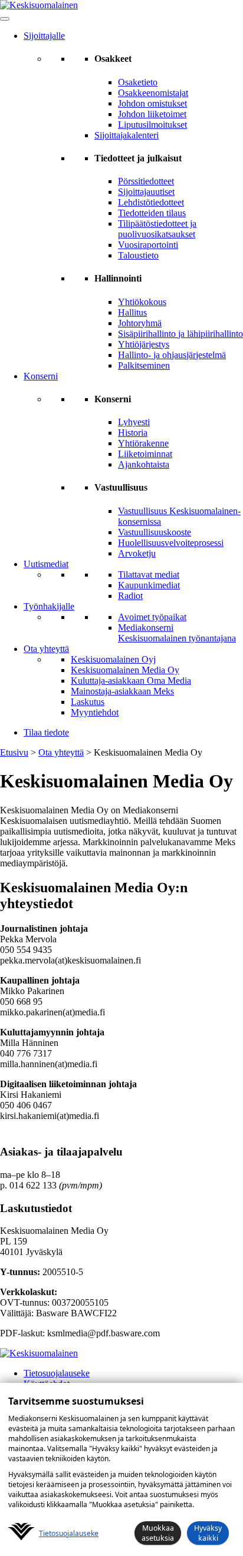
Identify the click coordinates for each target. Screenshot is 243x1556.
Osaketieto (137, 82)
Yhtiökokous (142, 302)
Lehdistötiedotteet (151, 202)
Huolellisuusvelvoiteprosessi (171, 543)
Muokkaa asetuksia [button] (158, 1533)
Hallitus (132, 312)
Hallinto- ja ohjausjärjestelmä (172, 355)
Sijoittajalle (44, 36)
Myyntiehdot (95, 712)
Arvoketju (137, 553)
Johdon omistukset (152, 103)
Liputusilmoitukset (152, 125)
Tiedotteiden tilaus (152, 213)
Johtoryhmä (140, 323)
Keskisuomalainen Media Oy (125, 670)
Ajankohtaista (143, 464)
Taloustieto (138, 255)
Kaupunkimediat (149, 585)
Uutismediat (46, 564)
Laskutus (87, 702)
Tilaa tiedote (46, 732)
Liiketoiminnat (145, 454)
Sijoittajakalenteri (126, 135)
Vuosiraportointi (148, 245)
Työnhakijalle (49, 606)
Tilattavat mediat (148, 575)
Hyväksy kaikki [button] (208, 1533)
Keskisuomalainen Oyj (113, 659)
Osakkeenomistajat (153, 93)
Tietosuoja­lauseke (68, 1533)
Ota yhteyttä (46, 649)
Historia (132, 433)
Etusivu (14, 752)
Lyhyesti (134, 422)
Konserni (41, 376)
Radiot (130, 596)
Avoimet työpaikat (152, 617)
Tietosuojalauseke (57, 1373)
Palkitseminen (144, 365)
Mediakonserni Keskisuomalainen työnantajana (177, 633)
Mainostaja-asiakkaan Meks (122, 691)
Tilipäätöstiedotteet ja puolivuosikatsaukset (157, 228)
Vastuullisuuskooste (154, 532)
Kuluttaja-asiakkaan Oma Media (131, 681)
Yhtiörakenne (143, 443)
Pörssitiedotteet (146, 181)
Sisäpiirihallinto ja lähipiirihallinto (180, 334)
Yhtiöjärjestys (143, 344)
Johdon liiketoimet (152, 114)
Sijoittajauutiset (146, 192)
